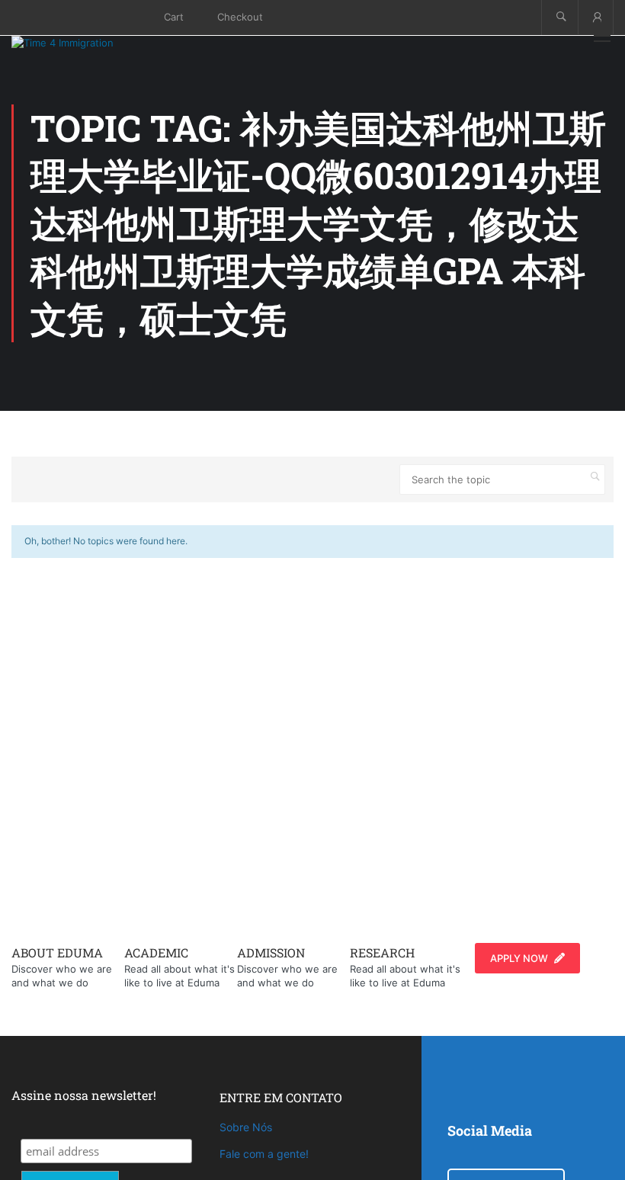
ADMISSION (271, 952)
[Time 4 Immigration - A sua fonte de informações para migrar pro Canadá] (80, 42)
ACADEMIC (156, 952)
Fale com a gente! (264, 1153)
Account (595, 17)
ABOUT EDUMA (57, 952)
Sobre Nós (246, 1127)
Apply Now (519, 958)
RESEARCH (382, 952)
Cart (174, 17)
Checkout (240, 17)
